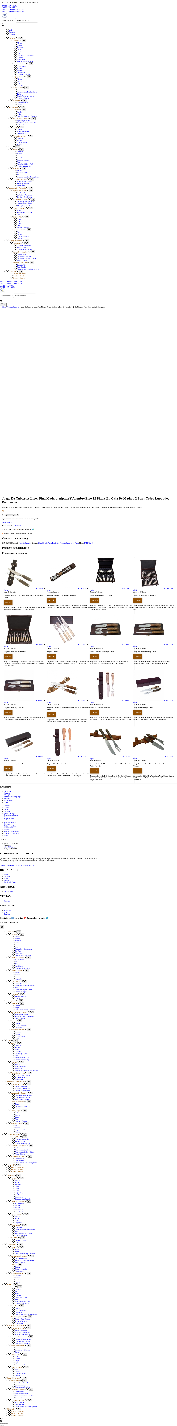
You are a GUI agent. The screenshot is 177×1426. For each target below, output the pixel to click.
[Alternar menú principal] (3, 304)
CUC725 (167, 757)
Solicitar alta (17, 526)
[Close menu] (2, 927)
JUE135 (37, 588)
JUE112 (166, 700)
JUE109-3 (81, 588)
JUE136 (37, 700)
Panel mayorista (7, 522)
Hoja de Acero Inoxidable (50, 543)
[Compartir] (5, 1423)
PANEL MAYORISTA (9, 8)
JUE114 (123, 700)
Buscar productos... (8, 20)
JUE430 (166, 588)
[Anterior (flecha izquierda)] (1, 1425)
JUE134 (80, 700)
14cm (40, 543)
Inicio (4, 307)
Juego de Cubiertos (13, 307)
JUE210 (166, 644)
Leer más (8, 602)
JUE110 (37, 757)
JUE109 (80, 757)
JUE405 (37, 644)
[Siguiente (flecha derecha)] (3, 1425)
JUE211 (123, 644)
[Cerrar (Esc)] (7, 1423)
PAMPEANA (88, 543)
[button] (88, 6)
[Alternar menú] (21, 38)
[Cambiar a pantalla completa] (3, 1423)
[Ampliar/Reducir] (1, 1423)
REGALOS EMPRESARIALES (13, 11)
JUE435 (123, 588)
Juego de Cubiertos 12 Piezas (69, 543)
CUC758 (124, 757)
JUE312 (80, 644)
